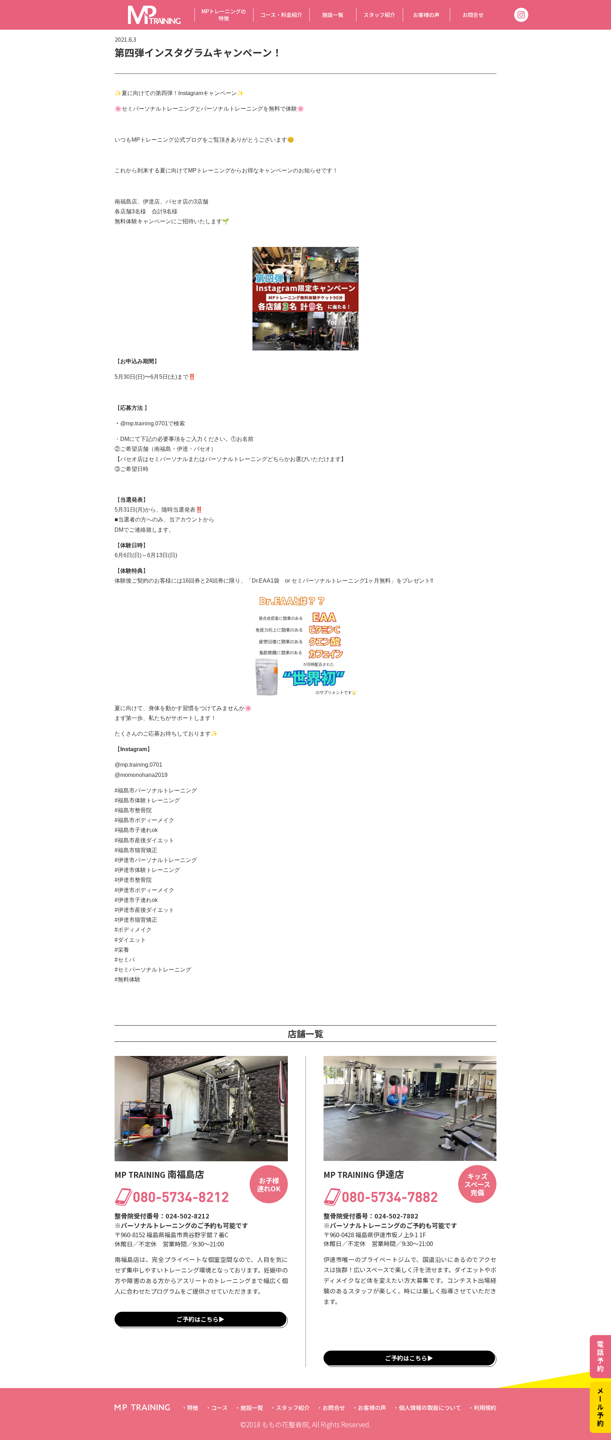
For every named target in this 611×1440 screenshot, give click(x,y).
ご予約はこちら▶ (200, 1319)
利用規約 (485, 1407)
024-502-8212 (187, 1215)
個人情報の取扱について (430, 1407)
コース (219, 1407)
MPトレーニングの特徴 (224, 14)
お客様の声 (426, 14)
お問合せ (473, 14)
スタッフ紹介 (379, 14)
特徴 (192, 1407)
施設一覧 (332, 14)
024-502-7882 (396, 1215)
